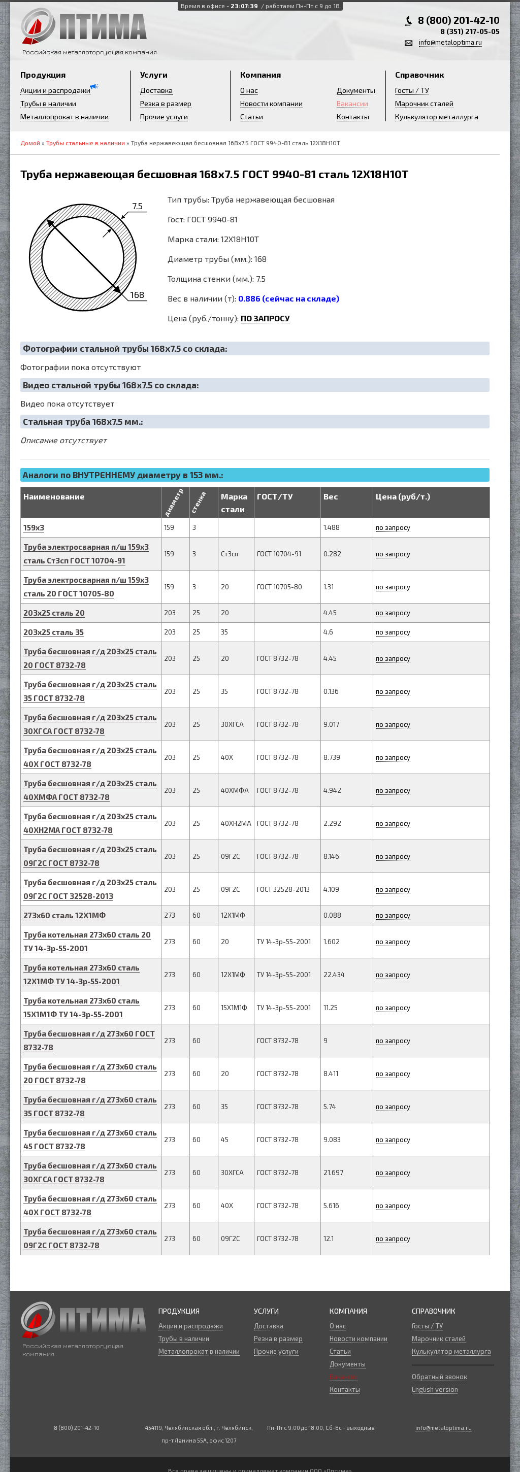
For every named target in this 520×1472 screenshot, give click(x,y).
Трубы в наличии (48, 103)
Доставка (156, 90)
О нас (249, 90)
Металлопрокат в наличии (64, 116)
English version (435, 1389)
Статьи (251, 116)
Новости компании (271, 103)
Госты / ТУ (412, 90)
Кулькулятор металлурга (436, 116)
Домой (30, 142)
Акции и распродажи (55, 90)
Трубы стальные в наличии (85, 142)
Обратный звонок (439, 1377)
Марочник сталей (424, 103)
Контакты (353, 116)
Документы (356, 90)
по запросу (393, 527)
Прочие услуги (164, 116)
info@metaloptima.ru (450, 42)
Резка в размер (165, 103)
